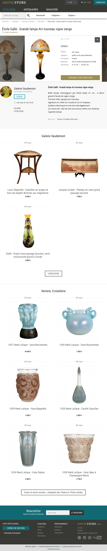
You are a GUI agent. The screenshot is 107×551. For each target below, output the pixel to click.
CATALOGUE (9, 9)
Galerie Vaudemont (25, 88)
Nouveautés (40, 15)
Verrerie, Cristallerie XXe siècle (67, 119)
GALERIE (17, 108)
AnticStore (5, 21)
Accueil (80, 528)
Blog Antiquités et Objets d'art (87, 533)
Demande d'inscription (12, 533)
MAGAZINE (52, 9)
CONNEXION (100, 2)
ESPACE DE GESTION (16, 528)
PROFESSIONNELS (61, 523)
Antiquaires (58, 527)
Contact (80, 530)
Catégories (41, 527)
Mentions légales (30, 546)
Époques (40, 533)
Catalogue (15, 21)
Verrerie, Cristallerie (28, 21)
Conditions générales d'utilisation (49, 546)
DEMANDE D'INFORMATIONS (80, 77)
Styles (39, 530)
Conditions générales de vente (72, 546)
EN (85, 2)
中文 (89, 2)
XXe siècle (41, 21)
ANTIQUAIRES (31, 9)
